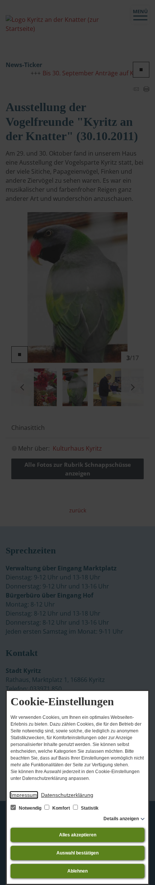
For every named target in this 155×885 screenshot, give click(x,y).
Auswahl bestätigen (77, 853)
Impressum (24, 795)
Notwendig (30, 808)
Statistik (89, 808)
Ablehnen (77, 871)
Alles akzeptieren (77, 835)
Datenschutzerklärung (67, 795)
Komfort (61, 808)
